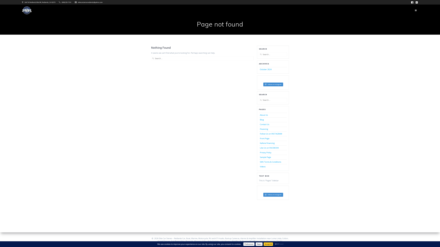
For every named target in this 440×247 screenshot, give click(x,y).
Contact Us (264, 124)
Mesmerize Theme (274, 241)
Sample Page (265, 157)
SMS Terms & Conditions (270, 162)
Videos (263, 166)
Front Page (264, 138)
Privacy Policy (265, 152)
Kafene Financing (267, 143)
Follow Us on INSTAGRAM (271, 134)
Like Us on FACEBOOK (269, 148)
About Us (264, 115)
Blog (262, 119)
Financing (264, 129)
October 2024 (265, 69)
